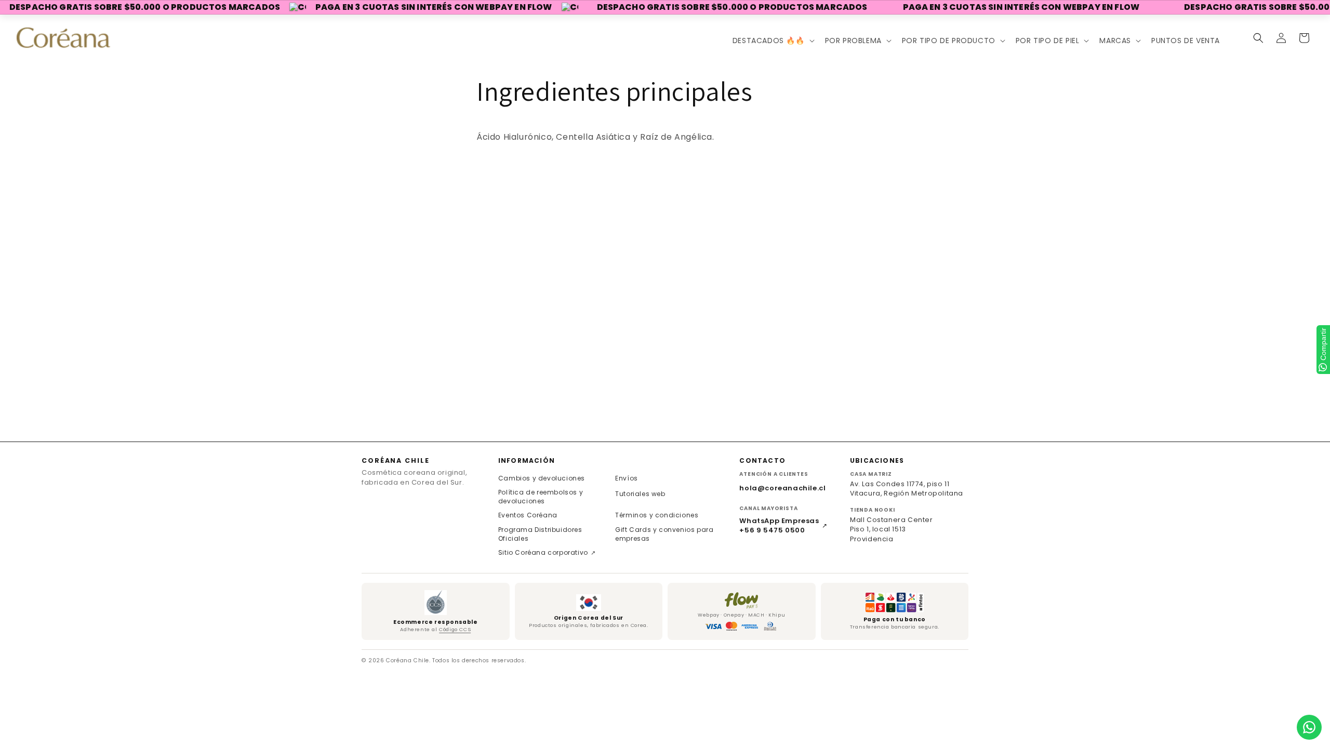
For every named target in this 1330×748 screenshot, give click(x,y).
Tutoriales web (640, 493)
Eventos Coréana (527, 515)
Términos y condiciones (656, 515)
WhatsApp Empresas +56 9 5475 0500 (783, 525)
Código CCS (455, 629)
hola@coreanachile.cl (782, 488)
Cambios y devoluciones (541, 478)
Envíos (626, 478)
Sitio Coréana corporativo (547, 552)
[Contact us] (1309, 727)
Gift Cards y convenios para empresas (664, 534)
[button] (772, 40)
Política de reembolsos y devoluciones (540, 496)
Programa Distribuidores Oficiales (540, 534)
